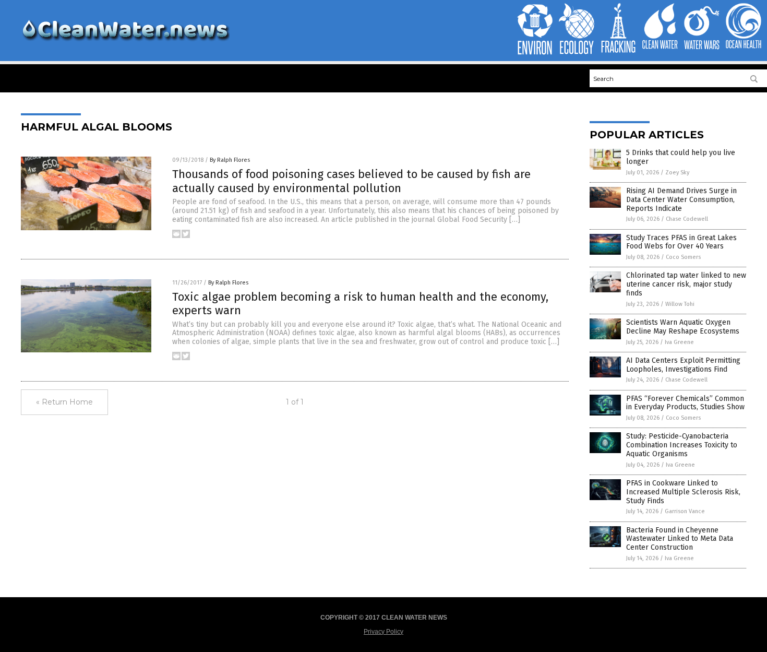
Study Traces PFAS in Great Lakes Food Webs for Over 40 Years (681, 242)
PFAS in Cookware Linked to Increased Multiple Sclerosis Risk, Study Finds (683, 492)
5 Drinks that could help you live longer (680, 157)
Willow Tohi (679, 304)
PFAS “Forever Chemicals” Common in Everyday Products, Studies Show (685, 403)
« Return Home (64, 402)
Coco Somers (683, 257)
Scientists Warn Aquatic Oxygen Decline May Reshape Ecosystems (682, 327)
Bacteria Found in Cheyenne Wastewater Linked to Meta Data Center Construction (679, 539)
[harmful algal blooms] (125, 42)
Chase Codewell (687, 219)
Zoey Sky (677, 172)
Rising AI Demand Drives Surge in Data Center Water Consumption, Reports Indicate (681, 199)
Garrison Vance (685, 511)
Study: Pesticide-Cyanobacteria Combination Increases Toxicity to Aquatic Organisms (681, 445)
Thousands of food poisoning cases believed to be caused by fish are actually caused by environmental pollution (351, 181)
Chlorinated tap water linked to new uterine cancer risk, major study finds (686, 284)
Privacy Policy (383, 631)
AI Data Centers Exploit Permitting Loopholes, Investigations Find (683, 365)
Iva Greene (679, 342)
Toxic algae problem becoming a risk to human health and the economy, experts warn (360, 303)
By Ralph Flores (230, 160)
